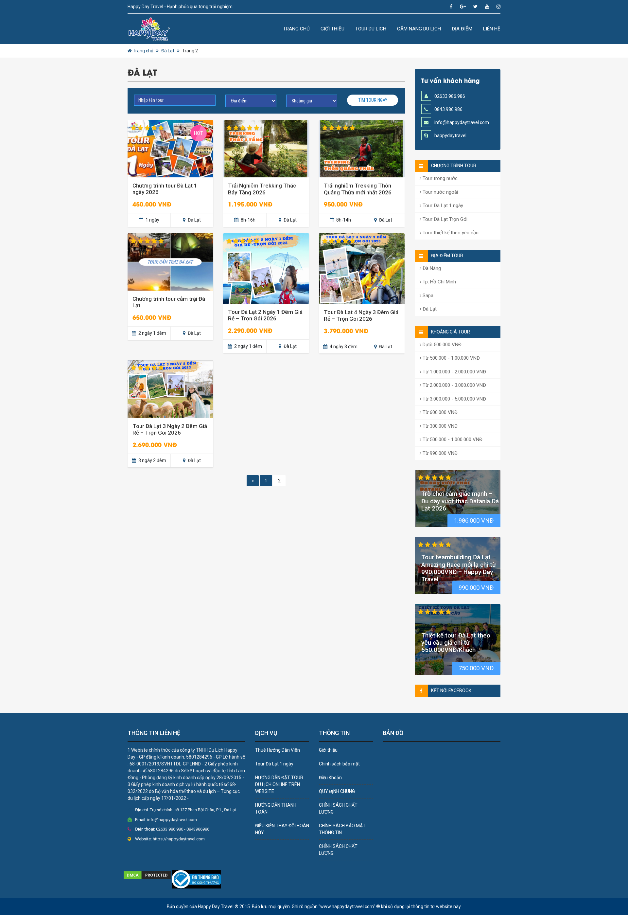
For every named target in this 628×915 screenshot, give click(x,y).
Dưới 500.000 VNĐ (441, 345)
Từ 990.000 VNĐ (439, 453)
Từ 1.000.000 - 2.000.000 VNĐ (453, 372)
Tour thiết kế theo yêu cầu (450, 233)
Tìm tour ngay (372, 100)
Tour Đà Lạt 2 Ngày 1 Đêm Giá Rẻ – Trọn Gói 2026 (265, 315)
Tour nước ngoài (439, 192)
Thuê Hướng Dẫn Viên (277, 750)
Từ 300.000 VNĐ (439, 426)
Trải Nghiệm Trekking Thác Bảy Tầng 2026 (262, 189)
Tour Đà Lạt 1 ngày (442, 205)
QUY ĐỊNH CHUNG (337, 791)
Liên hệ (491, 29)
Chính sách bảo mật (339, 763)
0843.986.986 (448, 109)
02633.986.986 (449, 96)
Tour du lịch (370, 29)
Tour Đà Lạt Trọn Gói (444, 219)
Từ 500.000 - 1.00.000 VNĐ (450, 358)
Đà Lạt (167, 50)
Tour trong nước (439, 178)
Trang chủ (296, 29)
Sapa (427, 295)
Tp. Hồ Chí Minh (438, 282)
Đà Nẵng (431, 268)
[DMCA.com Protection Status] (147, 874)
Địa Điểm (462, 29)
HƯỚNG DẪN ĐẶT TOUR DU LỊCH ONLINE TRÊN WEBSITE (279, 784)
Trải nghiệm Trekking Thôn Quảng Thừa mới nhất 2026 (358, 189)
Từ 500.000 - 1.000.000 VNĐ (451, 439)
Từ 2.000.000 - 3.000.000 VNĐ (453, 385)
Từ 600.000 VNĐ (439, 412)
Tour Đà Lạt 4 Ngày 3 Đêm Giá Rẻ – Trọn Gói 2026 (361, 315)
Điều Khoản (330, 777)
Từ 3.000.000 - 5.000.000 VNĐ (453, 399)
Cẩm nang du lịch (419, 29)
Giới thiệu (332, 29)
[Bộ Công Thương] (196, 879)
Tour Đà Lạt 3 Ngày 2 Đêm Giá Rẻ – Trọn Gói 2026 (169, 429)
